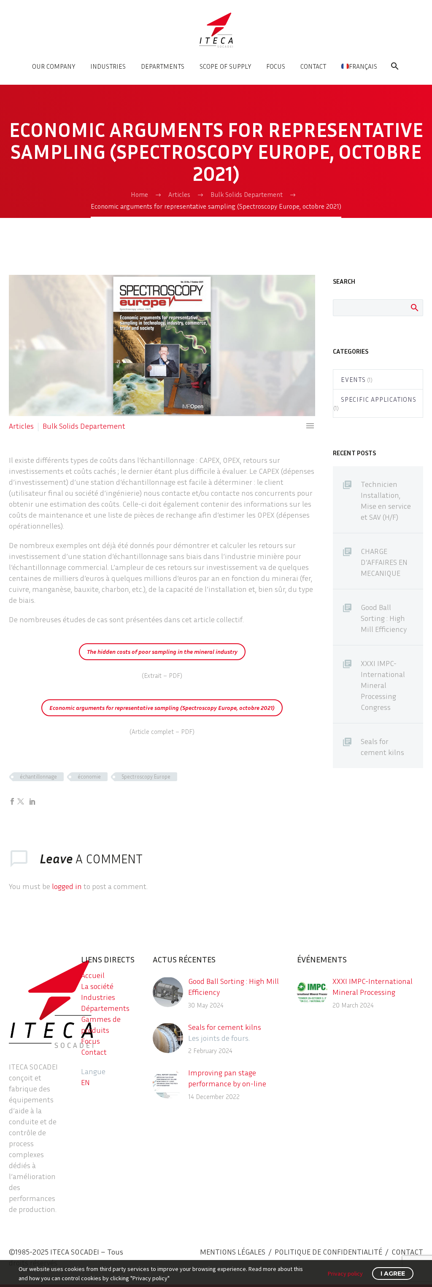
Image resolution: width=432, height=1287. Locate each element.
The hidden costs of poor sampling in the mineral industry (162, 651)
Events (353, 379)
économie (89, 776)
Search (414, 307)
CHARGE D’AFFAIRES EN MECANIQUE (384, 562)
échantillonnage (38, 776)
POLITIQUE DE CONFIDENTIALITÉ (328, 1251)
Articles (21, 425)
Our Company (53, 66)
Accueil (93, 975)
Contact (313, 66)
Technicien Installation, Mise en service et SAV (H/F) (386, 500)
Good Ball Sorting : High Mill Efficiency (384, 618)
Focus (275, 66)
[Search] (394, 66)
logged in (67, 886)
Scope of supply (225, 66)
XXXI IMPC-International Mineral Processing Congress (383, 685)
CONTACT (407, 1251)
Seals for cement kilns (382, 746)
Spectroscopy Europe (146, 776)
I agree (393, 1273)
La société (97, 986)
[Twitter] (20, 801)
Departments (162, 66)
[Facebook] (12, 801)
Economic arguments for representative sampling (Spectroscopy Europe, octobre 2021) (162, 707)
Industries (108, 66)
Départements (105, 1008)
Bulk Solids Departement (84, 425)
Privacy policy (345, 1273)
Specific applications (378, 399)
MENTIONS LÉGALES (232, 1251)
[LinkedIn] (32, 801)
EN (85, 1082)
